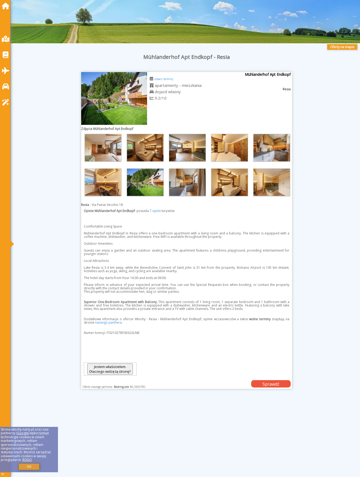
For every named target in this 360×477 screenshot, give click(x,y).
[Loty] (7, 70)
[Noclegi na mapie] (7, 39)
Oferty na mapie (342, 47)
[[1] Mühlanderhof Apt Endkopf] (114, 98)
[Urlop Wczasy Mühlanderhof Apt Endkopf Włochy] (103, 148)
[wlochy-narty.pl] (7, 6)
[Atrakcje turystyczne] (7, 102)
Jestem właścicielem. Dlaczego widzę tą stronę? (110, 369)
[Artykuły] (7, 54)
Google (22, 433)
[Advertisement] (174, 439)
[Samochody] (7, 86)
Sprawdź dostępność (271, 384)
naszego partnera (108, 322)
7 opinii (155, 211)
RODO (27, 459)
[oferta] (152, 85)
